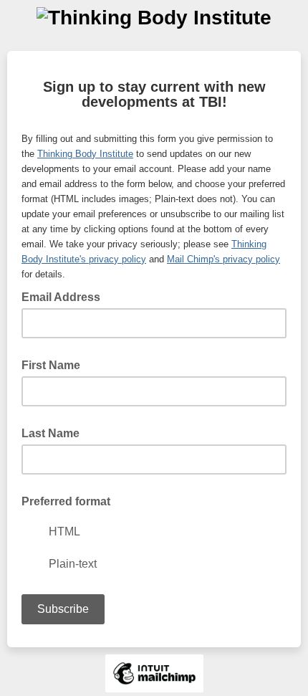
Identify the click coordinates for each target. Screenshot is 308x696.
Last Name (50, 433)
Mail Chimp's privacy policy (223, 259)
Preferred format (65, 501)
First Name (50, 365)
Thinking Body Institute (85, 153)
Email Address (65, 296)
